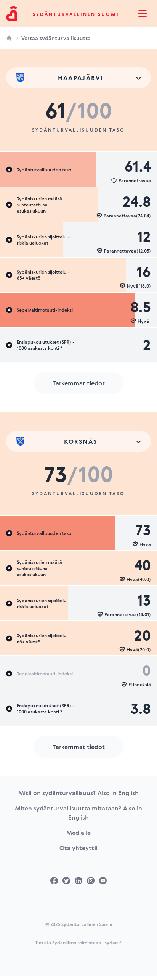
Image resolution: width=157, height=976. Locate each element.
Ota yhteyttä (78, 848)
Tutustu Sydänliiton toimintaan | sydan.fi (78, 942)
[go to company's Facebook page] (54, 880)
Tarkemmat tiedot (79, 383)
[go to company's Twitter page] (66, 880)
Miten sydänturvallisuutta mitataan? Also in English (78, 812)
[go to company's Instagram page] (91, 880)
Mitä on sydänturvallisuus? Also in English (78, 793)
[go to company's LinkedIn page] (78, 880)
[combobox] (78, 77)
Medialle (78, 832)
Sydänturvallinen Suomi (76, 14)
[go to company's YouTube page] (103, 880)
